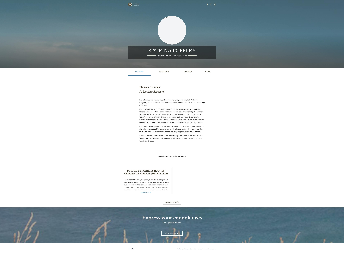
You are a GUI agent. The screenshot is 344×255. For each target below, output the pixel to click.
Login (178, 249)
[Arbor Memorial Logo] (133, 5)
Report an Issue (212, 249)
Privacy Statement (202, 249)
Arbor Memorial (185, 249)
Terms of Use (193, 249)
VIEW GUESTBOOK (172, 202)
